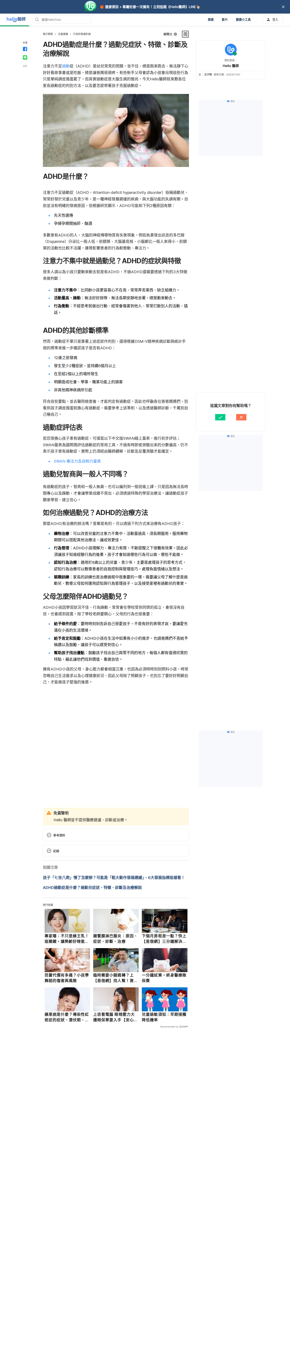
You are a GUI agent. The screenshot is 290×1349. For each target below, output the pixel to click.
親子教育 (48, 34)
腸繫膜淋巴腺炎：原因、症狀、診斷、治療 (115, 939)
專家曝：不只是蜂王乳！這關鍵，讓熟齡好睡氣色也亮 (67, 939)
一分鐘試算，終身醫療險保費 (164, 978)
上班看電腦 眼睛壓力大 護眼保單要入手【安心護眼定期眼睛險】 (115, 1017)
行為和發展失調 (82, 34)
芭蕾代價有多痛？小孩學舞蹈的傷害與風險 (67, 978)
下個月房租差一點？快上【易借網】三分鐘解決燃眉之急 (164, 939)
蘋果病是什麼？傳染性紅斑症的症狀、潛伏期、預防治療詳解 (67, 1017)
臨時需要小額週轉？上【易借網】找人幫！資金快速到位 (115, 978)
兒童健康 (63, 34)
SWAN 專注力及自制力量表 (77, 461)
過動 (66, 66)
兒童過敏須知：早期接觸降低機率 (164, 1017)
